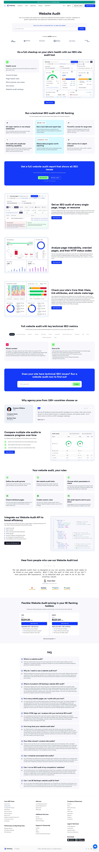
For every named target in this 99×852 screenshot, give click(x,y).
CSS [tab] (83, 334)
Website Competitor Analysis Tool (11, 817)
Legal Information (71, 830)
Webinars (69, 815)
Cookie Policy (70, 828)
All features (6, 821)
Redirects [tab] (30, 334)
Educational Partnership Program (43, 833)
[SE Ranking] (11, 6)
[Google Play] (80, 840)
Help (37, 830)
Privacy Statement (71, 826)
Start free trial (90, 5)
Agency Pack (38, 807)
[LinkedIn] (94, 849)
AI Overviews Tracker (8, 819)
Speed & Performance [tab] (67, 334)
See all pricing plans (48, 638)
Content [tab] (50, 334)
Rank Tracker (7, 804)
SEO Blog (69, 804)
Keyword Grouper (8, 813)
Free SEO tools (39, 819)
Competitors (70, 819)
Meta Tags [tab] (43, 334)
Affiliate (37, 832)
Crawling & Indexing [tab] (20, 334)
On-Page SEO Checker (9, 807)
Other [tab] (55, 337)
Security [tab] (12, 334)
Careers (69, 809)
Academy (69, 817)
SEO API (37, 817)
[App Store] (71, 840)
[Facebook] (86, 848)
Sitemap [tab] (36, 334)
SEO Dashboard (7, 832)
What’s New (70, 811)
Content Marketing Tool (41, 806)
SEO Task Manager (40, 820)
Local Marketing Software (41, 804)
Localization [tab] (57, 334)
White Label (38, 809)
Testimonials (70, 813)
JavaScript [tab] (77, 334)
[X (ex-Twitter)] (88, 849)
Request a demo (78, 5)
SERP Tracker (7, 809)
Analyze (82, 28)
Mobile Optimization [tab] (46, 337)
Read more (40, 419)
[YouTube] (91, 849)
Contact (37, 828)
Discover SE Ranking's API (12, 543)
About (68, 806)
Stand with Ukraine (71, 807)
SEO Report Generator (9, 830)
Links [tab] (88, 334)
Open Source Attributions (72, 832)
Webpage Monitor (8, 828)
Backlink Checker (8, 811)
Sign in (69, 5)
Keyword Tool (7, 815)
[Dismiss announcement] (94, 2)
